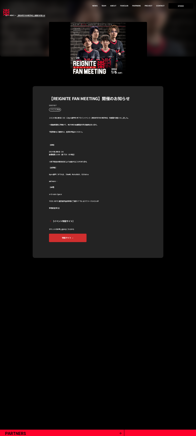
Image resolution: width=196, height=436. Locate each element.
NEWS (12, 15)
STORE (181, 6)
